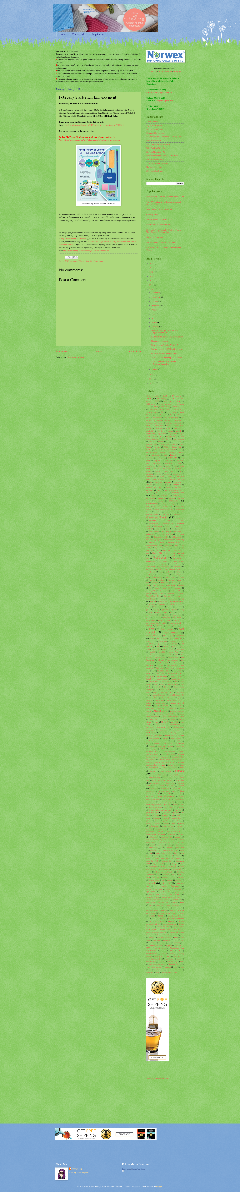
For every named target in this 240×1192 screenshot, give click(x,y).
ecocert (181, 553)
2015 (151, 374)
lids (176, 682)
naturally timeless (168, 754)
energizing (159, 556)
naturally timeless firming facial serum (160, 762)
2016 (67, 261)
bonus (178, 463)
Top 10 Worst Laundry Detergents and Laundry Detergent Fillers (164, 202)
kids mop (160, 665)
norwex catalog (154, 777)
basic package (164, 444)
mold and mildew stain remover (156, 741)
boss (175, 466)
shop (182, 864)
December (156, 292)
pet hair (176, 812)
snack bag (156, 877)
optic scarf (150, 796)
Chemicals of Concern (159, 341)
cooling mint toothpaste (169, 504)
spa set (169, 880)
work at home (159, 970)
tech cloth (155, 919)
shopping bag (153, 866)
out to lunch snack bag (166, 802)
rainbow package (175, 829)
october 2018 (177, 788)
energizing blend (171, 556)
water (169, 956)
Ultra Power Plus (155, 945)
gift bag (156, 610)
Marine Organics (160, 711)
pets (172, 815)
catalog (181, 479)
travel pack (162, 943)
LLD (173, 690)
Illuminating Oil (168, 636)
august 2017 (150, 433)
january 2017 (150, 641)
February (81, 261)
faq (150, 588)
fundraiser (169, 607)
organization (167, 799)
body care (160, 458)
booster (167, 466)
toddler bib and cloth (164, 937)
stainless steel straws (154, 900)
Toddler (151, 937)
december (152, 520)
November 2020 (158, 786)
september (176, 858)
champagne (177, 482)
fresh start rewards (175, 604)
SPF (155, 886)
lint (150, 687)
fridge (148, 607)
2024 (151, 263)
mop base (156, 743)
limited (162, 684)
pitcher (148, 821)
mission (165, 738)
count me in (156, 506)
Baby (161, 436)
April (168, 428)
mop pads (152, 746)
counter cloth (167, 506)
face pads (181, 577)
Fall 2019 (175, 583)
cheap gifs (159, 485)
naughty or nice (173, 765)
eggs (150, 556)
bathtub (148, 450)
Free (182, 598)
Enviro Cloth (159, 558)
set (167, 864)
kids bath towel (160, 657)
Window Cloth (174, 964)
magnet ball (160, 700)
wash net (164, 954)
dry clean (175, 548)
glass (150, 612)
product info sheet (168, 826)
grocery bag (177, 615)
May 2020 (160, 725)
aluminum (178, 420)
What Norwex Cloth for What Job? (159, 209)
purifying (149, 829)
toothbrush (156, 940)
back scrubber (179, 439)
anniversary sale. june (173, 423)
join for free (162, 644)
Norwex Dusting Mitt (154, 237)
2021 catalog (172, 412)
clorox (154, 495)
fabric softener (170, 577)
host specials (171, 632)
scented (170, 856)
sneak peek (165, 877)
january (178, 638)
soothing (181, 877)
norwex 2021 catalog (177, 775)
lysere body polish (167, 692)
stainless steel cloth (152, 897)
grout (148, 618)
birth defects (172, 452)
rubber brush (153, 847)
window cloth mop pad (154, 967)
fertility (148, 593)
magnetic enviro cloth (174, 700)
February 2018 (164, 591)
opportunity (167, 794)
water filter (177, 956)
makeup (149, 703)
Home (62, 34)
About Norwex (152, 121)
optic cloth (177, 794)
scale (163, 856)
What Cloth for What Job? (156, 148)
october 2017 (165, 788)
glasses (157, 612)
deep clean (158, 526)
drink (176, 545)
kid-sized (168, 655)
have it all (177, 620)
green (179, 612)
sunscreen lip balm (152, 910)
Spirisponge (175, 886)
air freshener (157, 417)
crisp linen (157, 512)
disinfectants (168, 539)
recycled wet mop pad (174, 831)
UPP (148, 948)
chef (168, 485)
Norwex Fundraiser (153, 140)
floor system (171, 593)
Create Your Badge (138, 1169)
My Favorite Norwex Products (158, 144)
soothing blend (154, 880)
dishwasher (150, 534)
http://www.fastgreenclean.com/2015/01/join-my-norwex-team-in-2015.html (94, 125)
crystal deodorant (170, 512)
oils (158, 794)
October (155, 301)
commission (150, 498)
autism (155, 436)
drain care (168, 545)
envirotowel (176, 564)
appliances (159, 428)
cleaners (149, 493)
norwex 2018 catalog (159, 775)
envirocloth (177, 558)
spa (163, 880)
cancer (173, 471)
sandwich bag (166, 853)
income (151, 638)
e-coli (173, 553)
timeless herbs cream (169, 924)
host (151, 629)
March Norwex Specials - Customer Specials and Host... (165, 331)
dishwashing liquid (153, 539)
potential (158, 823)
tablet (182, 913)
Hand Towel (150, 620)
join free (173, 643)
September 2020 (158, 864)
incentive (180, 635)
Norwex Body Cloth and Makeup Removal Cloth (165, 196)
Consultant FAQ (152, 503)
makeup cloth (160, 703)
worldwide (149, 972)
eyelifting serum (157, 577)
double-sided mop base (154, 545)
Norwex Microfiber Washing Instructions (162, 155)
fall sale (181, 585)
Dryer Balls (166, 550)
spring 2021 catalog (165, 892)
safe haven (169, 847)
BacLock (152, 441)
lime (155, 684)
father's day (166, 588)
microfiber (150, 732)
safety (182, 850)
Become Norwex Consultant (165, 450)
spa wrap (178, 880)
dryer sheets (177, 550)
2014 (151, 378)
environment (150, 561)
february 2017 (151, 591)
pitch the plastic (177, 818)
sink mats (166, 874)
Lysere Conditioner (159, 695)
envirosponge (162, 564)
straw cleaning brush (174, 905)
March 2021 (173, 708)
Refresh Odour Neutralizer (155, 834)
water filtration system (154, 959)
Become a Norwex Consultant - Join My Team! (164, 136)
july (158, 646)
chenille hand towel (153, 487)
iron (171, 638)
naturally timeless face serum (170, 759)
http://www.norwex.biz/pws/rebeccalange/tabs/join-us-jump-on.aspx (92, 140)
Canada (166, 471)
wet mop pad (151, 961)
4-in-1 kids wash (161, 415)
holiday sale (160, 626)
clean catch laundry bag (173, 490)
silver (148, 872)
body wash (157, 463)
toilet (176, 937)
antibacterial (159, 425)
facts (179, 580)
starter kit (177, 899)
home (169, 626)
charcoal (149, 485)
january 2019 (162, 641)
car (180, 471)
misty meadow (176, 738)
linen (182, 684)
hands (160, 620)
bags (168, 442)
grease (172, 612)
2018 (151, 280)
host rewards (167, 629)
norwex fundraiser (169, 778)
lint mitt (158, 687)
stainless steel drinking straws (171, 897)
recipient (160, 831)
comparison (162, 498)
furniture (178, 607)
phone (148, 818)
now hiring (170, 786)
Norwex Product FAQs (155, 159)
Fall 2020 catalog (158, 585)
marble (157, 706)
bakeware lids (177, 442)
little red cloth (164, 690)
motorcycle (153, 749)
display (151, 542)
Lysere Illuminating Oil (176, 695)
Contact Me (78, 34)
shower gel (172, 866)
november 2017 (155, 783)
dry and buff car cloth (162, 548)
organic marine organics (166, 796)
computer (172, 498)
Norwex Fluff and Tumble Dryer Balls (161, 242)
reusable (178, 837)
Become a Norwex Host (155, 133)
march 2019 (150, 708)
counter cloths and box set (163, 509)
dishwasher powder (161, 537)
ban (155, 444)
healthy (164, 623)
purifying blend (161, 829)
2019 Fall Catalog (178, 407)
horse (182, 626)
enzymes (177, 566)
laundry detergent (163, 679)
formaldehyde (150, 599)
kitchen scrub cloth (174, 673)
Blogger (159, 1186)
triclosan (177, 943)
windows (168, 967)
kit (153, 671)
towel (175, 940)
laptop (172, 676)
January (155, 369)
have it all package (152, 623)
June (154, 314)
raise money (150, 831)
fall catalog (171, 585)
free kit (153, 601)
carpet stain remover (159, 479)
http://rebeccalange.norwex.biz (73, 238)
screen (148, 858)
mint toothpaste (154, 738)
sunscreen (177, 908)
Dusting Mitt (157, 553)
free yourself (163, 601)
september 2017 (152, 861)
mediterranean (175, 724)
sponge (148, 889)
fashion (157, 588)
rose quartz (161, 845)
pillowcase (156, 818)
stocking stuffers (163, 902)
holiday (149, 625)
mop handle (180, 743)
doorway (161, 542)
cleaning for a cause (162, 493)
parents (175, 804)
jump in (164, 649)
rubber (170, 845)
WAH (171, 951)
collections (176, 495)
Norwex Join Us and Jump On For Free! (166, 357)
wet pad (161, 961)
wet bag (178, 959)
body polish (169, 460)
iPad (158, 638)
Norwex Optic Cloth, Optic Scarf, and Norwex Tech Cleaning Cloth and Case (164, 230)
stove (182, 902)
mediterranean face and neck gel (158, 727)
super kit (172, 910)
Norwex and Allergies (154, 170)
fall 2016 (164, 582)
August (155, 309)
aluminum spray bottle (154, 423)
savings (156, 856)
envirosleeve (163, 561)
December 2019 (168, 523)
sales (158, 853)
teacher (152, 915)
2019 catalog (165, 407)
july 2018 (175, 646)
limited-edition (173, 684)
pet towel (165, 815)
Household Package (153, 636)
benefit (162, 452)
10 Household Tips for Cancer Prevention (167, 336)
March (154, 322)
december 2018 (154, 523)
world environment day (174, 970)
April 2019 (150, 431)
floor (162, 593)
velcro (163, 951)
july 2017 (166, 647)
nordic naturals (165, 771)
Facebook (153, 71)
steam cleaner (150, 902)
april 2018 (177, 428)
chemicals (177, 484)
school (178, 855)
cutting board (179, 518)
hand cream (177, 617)
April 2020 (160, 431)
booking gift (150, 466)
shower (163, 866)
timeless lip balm (163, 927)
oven (179, 802)
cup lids (166, 514)
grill (160, 615)
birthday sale (155, 455)
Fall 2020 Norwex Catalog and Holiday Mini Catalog (163, 248)
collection (164, 495)
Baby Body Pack (172, 436)
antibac (148, 425)
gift (147, 609)
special (150, 883)
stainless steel (175, 894)
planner (157, 821)
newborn (164, 768)
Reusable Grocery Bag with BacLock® (160, 840)
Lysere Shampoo (168, 698)
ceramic (168, 482)
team (160, 915)
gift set (174, 609)
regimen (181, 834)
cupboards (177, 514)
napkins (172, 749)
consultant (74, 261)
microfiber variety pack (154, 735)
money (179, 741)
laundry (149, 678)
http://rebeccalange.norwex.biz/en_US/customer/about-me (86, 250)
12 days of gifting (152, 396)
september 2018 (167, 861)
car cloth (149, 474)
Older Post (135, 351)
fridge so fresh (158, 607)
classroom (149, 490)
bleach (165, 455)
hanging (168, 620)
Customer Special (157, 517)
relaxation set (153, 837)
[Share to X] (71, 257)
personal (177, 809)
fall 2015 (155, 583)
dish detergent (154, 531)
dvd (167, 553)
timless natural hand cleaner (167, 935)
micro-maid (163, 730)
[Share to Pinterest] (76, 257)
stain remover (161, 894)
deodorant (177, 526)
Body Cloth (172, 457)
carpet (170, 476)
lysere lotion (153, 698)
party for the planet (155, 807)
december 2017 (179, 521)
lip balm (167, 687)
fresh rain (152, 604)
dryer (157, 550)
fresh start (161, 604)
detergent (159, 529)
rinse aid (152, 845)
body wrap (168, 463)
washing (172, 954)
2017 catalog (168, 401)
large (179, 676)
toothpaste (166, 940)
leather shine (153, 681)
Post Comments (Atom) (76, 357)
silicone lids (177, 869)
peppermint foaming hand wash (160, 810)
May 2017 (164, 722)
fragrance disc (172, 599)
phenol (179, 815)
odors (174, 791)
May (154, 318)
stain (150, 894)
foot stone (178, 596)
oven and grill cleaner (153, 804)
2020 (151, 272)
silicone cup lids (164, 869)
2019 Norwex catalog (156, 409)
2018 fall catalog (165, 404)
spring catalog (179, 892)
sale (150, 852)
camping (158, 471)
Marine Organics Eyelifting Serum (173, 716)
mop (148, 743)
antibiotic (169, 425)
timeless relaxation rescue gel (156, 932)
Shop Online (98, 34)
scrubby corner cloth (161, 858)
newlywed (174, 768)
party (182, 804)
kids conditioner (173, 660)
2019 (151, 276)
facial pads (171, 580)
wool (150, 970)
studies (168, 908)
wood (182, 967)
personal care (152, 812)
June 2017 (180, 649)
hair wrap (166, 617)
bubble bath (167, 469)
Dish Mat (177, 531)
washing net (159, 956)
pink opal (166, 818)
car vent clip (177, 474)
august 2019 (173, 434)
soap (173, 877)
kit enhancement (96, 261)
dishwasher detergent (165, 534)
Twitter (161, 71)
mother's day (180, 746)
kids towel (159, 668)
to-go (182, 935)
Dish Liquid (166, 531)
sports (168, 889)
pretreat (166, 823)
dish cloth (180, 529)
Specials (166, 883)
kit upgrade (177, 671)
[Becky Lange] (123, 1171)
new (182, 765)
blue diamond (175, 455)
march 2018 (177, 706)
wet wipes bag (172, 961)
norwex (179, 770)
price (173, 823)
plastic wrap (167, 821)
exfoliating (149, 575)
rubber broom (179, 845)
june (172, 649)
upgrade (169, 945)
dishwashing (176, 537)
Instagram (177, 71)
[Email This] (66, 257)
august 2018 (162, 433)
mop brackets (168, 743)
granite (165, 612)
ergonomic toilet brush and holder (168, 569)
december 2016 (166, 521)
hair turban (156, 618)
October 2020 (151, 791)
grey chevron (150, 615)
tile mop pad (159, 921)
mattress (172, 719)
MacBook (149, 700)
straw (151, 905)
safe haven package (170, 850)
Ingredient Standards (154, 125)
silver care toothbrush (163, 872)
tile (150, 921)
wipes (175, 967)
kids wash (169, 668)
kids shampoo (172, 665)
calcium (149, 471)
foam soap (167, 596)
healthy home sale (176, 623)
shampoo (175, 864)
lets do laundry (167, 682)
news (182, 767)
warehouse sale (151, 953)
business (178, 468)
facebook (152, 580)
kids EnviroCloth (162, 663)
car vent (167, 474)
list (156, 690)
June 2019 (152, 652)
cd (151, 482)
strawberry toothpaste (153, 908)
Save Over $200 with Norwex (157, 163)
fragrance (162, 599)
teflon (163, 918)
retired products (166, 837)
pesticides (167, 813)
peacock (181, 807)
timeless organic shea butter (170, 929)
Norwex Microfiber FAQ (155, 151)
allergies (168, 420)
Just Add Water (173, 652)
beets (179, 450)
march (165, 705)
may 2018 (174, 722)
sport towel (158, 889)
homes (175, 626)
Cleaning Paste (152, 214)
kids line (149, 665)
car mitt (158, 474)
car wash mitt (151, 476)
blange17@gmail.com (164, 100)
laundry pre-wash (178, 679)
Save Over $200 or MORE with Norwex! (167, 349)
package (167, 804)
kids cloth (161, 660)
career (162, 476)
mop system (161, 746)
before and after (152, 452)
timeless (171, 921)
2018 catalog (151, 404)
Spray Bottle (150, 891)
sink (158, 874)
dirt (173, 529)
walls (179, 951)
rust (161, 848)
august (178, 430)
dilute (167, 529)
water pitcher (169, 959)
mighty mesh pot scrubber (174, 735)
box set (156, 469)
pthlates (179, 826)
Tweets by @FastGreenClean (157, 1078)
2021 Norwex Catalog (154, 129)
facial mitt (161, 580)
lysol (179, 698)
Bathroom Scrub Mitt (172, 447)
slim (179, 874)
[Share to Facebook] (73, 257)
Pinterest (168, 71)
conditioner (159, 501)
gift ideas (165, 609)
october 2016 (153, 788)
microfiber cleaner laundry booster (170, 733)
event (160, 572)
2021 (151, 267)
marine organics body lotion (166, 714)
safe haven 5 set (155, 850)
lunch (148, 692)
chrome (178, 487)
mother (170, 746)
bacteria (161, 441)
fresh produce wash (177, 601)
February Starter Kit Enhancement (164, 353)
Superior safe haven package (167, 913)
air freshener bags (172, 417)
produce (181, 823)
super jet (164, 910)
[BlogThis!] (68, 257)
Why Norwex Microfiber (157, 964)
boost (160, 466)
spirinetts (164, 886)
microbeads (176, 730)
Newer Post (62, 351)
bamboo (149, 444)
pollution (178, 821)
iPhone (164, 638)
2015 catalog (161, 398)
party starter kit (170, 807)
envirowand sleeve (164, 567)
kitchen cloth (159, 673)
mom (172, 741)
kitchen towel (162, 676)
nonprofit (153, 771)
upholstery (178, 945)
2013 (151, 383)
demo (168, 526)
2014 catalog (176, 396)
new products (153, 767)
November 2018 (168, 783)
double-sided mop (174, 542)
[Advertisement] (88, 367)
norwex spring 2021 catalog (162, 780)
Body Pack (157, 460)
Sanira (176, 853)
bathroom (157, 447)
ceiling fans (158, 482)
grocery (166, 615)
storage (174, 902)
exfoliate (178, 572)
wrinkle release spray (169, 972)
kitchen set (150, 676)
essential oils (151, 572)
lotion (180, 690)
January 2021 (174, 641)
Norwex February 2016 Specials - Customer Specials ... (164, 362)
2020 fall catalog (152, 412)
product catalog (154, 826)
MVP (163, 749)
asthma (170, 431)
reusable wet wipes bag (166, 842)
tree (169, 943)
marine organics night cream (158, 719)
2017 (151, 284)
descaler (149, 528)
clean (159, 490)
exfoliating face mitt (163, 575)
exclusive (169, 572)
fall (147, 583)
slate (173, 874)
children (168, 487)
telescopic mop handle (176, 918)
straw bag (159, 905)
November (156, 297)
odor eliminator (164, 791)
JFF (183, 641)
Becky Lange (77, 1168)
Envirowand (150, 566)
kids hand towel (176, 663)
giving (182, 610)
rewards (181, 842)
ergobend (149, 569)
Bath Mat (174, 444)
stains (167, 900)
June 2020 (162, 652)
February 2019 (176, 591)
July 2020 (156, 649)
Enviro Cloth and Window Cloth (158, 224)
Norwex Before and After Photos (159, 219)
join (87, 261)
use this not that (160, 948)
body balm (150, 458)
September (156, 305)
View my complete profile (79, 1172)
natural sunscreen (169, 751)
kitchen (148, 673)
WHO (182, 962)
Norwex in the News (154, 167)
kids (176, 654)
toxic (182, 940)
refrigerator (171, 834)
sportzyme (177, 889)
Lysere (155, 692)
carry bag (172, 479)
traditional (152, 943)
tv (183, 943)
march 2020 (161, 708)
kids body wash (173, 657)
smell (148, 877)
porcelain (149, 823)
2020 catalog (177, 409)
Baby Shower (166, 439)
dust (147, 553)
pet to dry (155, 815)
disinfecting (180, 539)
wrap (157, 972)
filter (155, 593)
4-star (172, 415)
